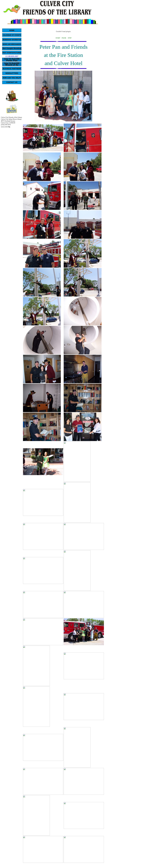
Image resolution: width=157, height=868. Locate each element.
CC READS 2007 (11, 56)
